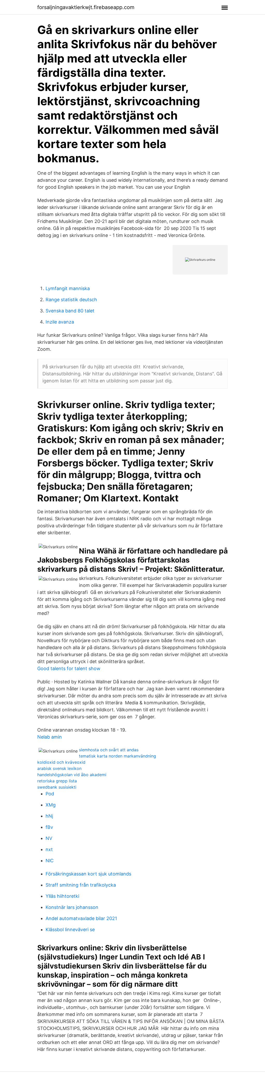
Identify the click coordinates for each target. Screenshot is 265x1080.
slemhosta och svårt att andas (108, 749)
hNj (49, 816)
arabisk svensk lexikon (59, 768)
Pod (50, 793)
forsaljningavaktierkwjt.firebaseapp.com (85, 7)
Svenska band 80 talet (70, 310)
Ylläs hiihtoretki (62, 896)
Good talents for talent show (68, 668)
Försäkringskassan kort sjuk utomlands (88, 873)
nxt (49, 849)
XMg (51, 805)
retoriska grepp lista (57, 780)
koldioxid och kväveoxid (61, 762)
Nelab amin (49, 737)
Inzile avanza (60, 322)
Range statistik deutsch (71, 299)
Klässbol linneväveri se (70, 929)
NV (49, 838)
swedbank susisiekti (56, 787)
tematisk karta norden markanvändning (117, 756)
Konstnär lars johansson (72, 907)
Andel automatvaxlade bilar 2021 (81, 918)
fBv (49, 827)
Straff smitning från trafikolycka (81, 885)
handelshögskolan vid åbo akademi (71, 774)
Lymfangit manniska (68, 288)
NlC (50, 860)
